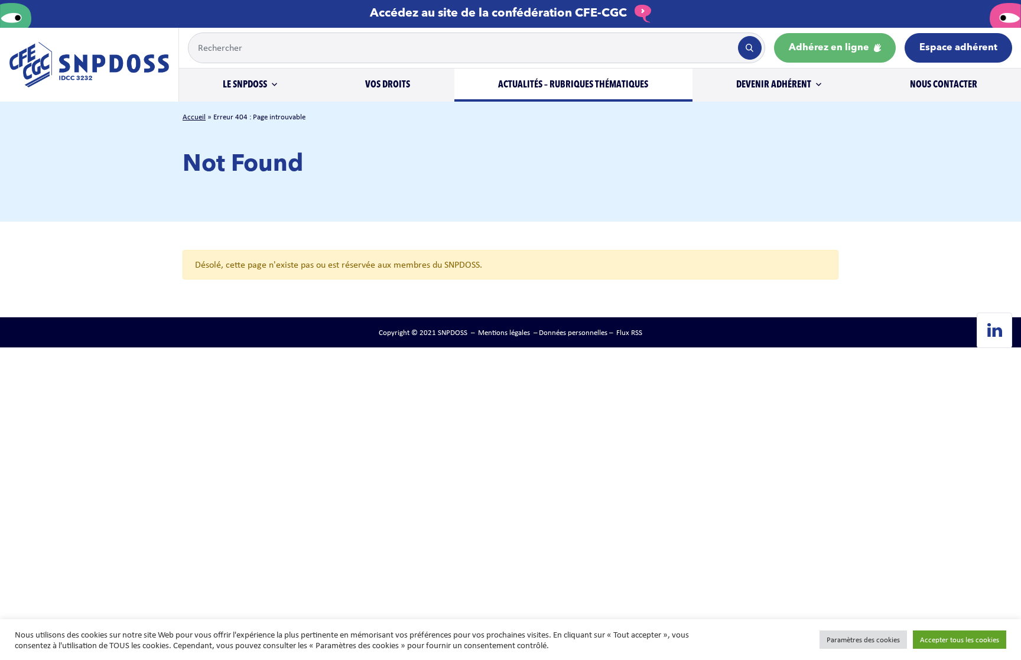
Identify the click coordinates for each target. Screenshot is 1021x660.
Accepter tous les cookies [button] (959, 639)
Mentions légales (504, 332)
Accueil (194, 116)
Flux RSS (629, 332)
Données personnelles (573, 332)
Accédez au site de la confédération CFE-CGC (500, 13)
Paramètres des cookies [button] (863, 639)
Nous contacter (943, 85)
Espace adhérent (958, 48)
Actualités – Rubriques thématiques (573, 85)
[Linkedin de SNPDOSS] (994, 330)
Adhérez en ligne (830, 48)
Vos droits (387, 85)
